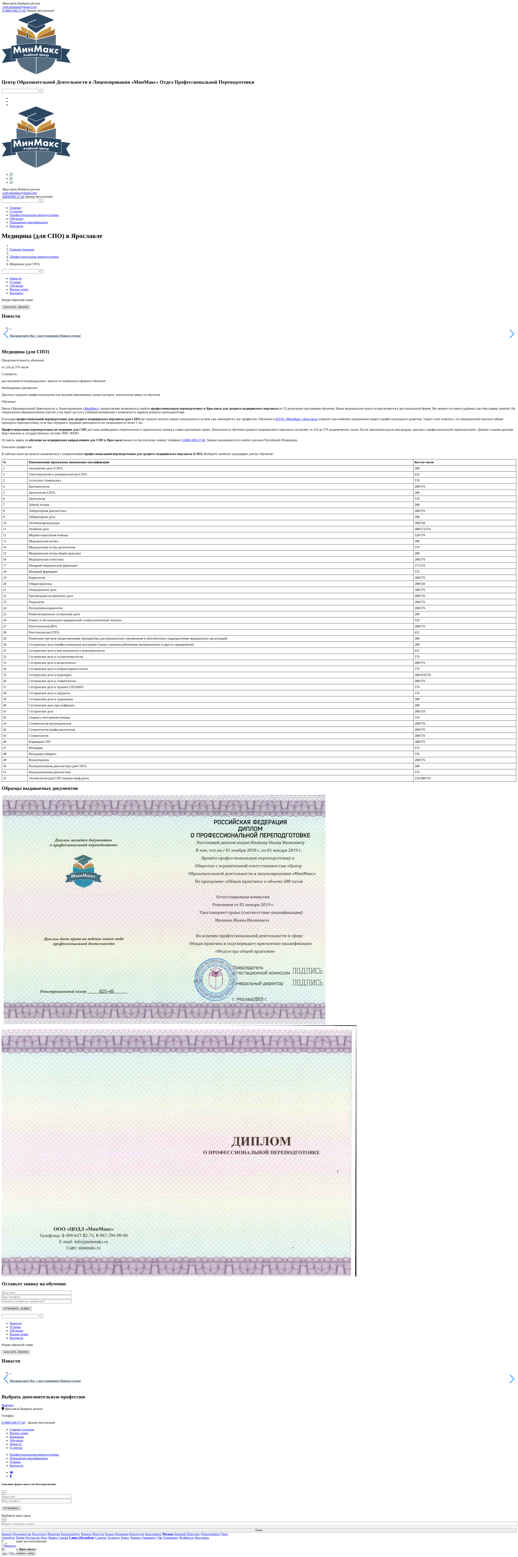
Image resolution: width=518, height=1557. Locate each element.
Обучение (16, 218)
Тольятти (113, 1537)
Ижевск (86, 1534)
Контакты (16, 226)
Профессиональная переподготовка (34, 215)
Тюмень (135, 1537)
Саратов (100, 1537)
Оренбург (8, 1537)
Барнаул (7, 1534)
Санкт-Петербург (81, 1537)
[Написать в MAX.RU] (10, 1547)
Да (4, 1553)
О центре (16, 211)
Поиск (259, 1530)
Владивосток (22, 1534)
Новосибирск (210, 1534)
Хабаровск (170, 1537)
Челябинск (186, 1537)
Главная (15, 207)
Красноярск (153, 1534)
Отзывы (15, 282)
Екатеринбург (70, 1534)
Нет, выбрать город (22, 1553)
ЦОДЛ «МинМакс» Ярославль (296, 419)
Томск (125, 1537)
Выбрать (8, 1405)
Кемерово (122, 1534)
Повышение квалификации (29, 222)
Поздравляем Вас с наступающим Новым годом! (45, 335)
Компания (17, 1436)
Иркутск (98, 1534)
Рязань (52, 1537)
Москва (167, 1534)
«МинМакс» (91, 408)
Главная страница (22, 249)
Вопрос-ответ (19, 289)
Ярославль (9, 3)
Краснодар (137, 1534)
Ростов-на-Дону (36, 1537)
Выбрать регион (29, 3)
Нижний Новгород (187, 1534)
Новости (16, 278)
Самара (63, 1537)
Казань (110, 1534)
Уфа (159, 1537)
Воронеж (54, 1534)
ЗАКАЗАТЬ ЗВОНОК (16, 307)
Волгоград (39, 1534)
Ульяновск (149, 1537)
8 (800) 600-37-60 (193, 440)
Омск (224, 1534)
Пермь (20, 1537)
